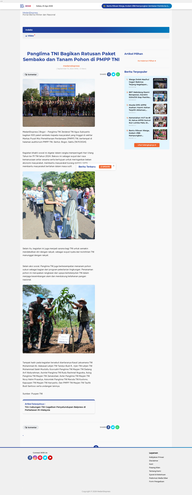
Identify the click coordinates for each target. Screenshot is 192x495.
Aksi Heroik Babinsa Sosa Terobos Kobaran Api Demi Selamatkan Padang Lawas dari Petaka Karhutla (138, 6)
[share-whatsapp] (118, 74)
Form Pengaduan (156, 481)
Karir (151, 464)
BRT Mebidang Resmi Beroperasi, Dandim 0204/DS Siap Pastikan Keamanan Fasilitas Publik (140, 95)
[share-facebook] (109, 74)
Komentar (32, 74)
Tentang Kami (155, 471)
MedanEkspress (30, 13)
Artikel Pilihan (133, 53)
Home (28, 6)
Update (106, 167)
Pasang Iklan (154, 468)
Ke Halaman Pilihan (146, 61)
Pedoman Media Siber (158, 478)
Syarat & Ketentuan (157, 475)
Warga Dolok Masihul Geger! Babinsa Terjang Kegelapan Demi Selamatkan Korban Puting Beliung (140, 82)
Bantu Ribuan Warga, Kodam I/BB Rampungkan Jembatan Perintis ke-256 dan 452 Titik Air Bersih (139, 133)
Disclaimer (153, 461)
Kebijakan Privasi (156, 457)
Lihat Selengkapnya (146, 145)
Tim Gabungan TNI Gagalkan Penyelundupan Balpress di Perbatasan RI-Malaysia (55, 408)
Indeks (28, 30)
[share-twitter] (113, 74)
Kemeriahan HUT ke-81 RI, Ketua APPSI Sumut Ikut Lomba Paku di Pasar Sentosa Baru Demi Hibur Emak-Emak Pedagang (140, 120)
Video (31, 36)
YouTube (52, 461)
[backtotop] (96, 447)
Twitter (46, 461)
